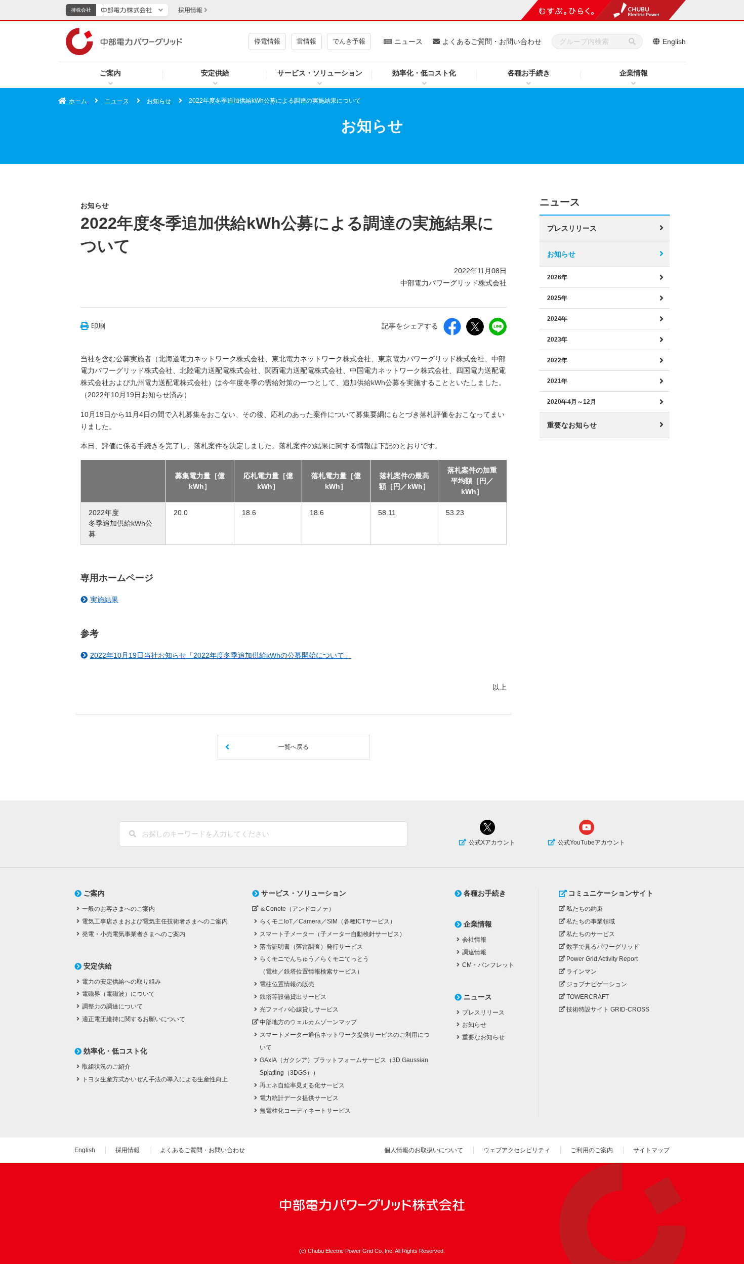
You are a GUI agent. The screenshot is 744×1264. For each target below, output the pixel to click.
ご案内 (110, 73)
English (674, 41)
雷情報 (306, 41)
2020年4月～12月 (571, 401)
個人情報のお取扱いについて (423, 1150)
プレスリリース (572, 228)
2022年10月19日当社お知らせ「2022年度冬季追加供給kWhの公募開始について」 (220, 655)
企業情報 (633, 73)
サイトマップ (651, 1150)
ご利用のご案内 (591, 1150)
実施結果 (104, 600)
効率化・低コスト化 (424, 73)
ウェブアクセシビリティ (516, 1150)
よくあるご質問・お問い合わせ (492, 41)
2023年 (557, 339)
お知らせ (159, 101)
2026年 (557, 277)
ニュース (408, 41)
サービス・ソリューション (319, 73)
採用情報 (127, 1150)
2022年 (557, 360)
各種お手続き (529, 73)
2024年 (557, 318)
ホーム (78, 101)
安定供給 (215, 73)
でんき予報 (349, 41)
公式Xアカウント (492, 842)
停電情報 (267, 41)
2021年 (557, 381)
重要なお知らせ (572, 425)
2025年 (557, 298)
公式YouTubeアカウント (591, 842)
